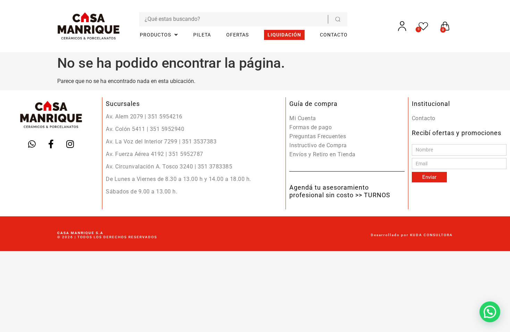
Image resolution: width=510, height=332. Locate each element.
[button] (489, 311)
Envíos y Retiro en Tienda (322, 154)
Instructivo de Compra (318, 145)
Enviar (429, 177)
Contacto (423, 118)
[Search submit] (337, 19)
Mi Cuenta (302, 118)
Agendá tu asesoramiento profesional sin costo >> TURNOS (339, 191)
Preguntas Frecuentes (317, 136)
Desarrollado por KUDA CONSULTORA (412, 235)
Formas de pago (310, 127)
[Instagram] (70, 144)
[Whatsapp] (32, 144)
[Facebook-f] (51, 144)
